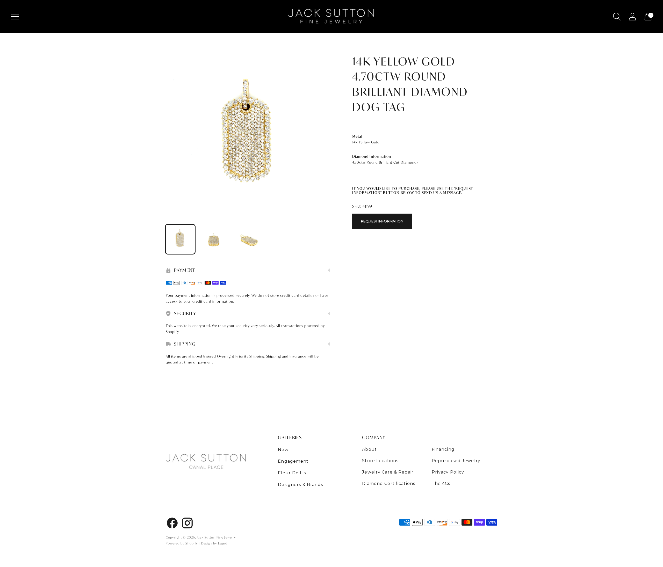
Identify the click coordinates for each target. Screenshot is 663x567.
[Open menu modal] (15, 16)
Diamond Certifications (388, 483)
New (283, 449)
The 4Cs (441, 483)
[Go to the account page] (632, 16)
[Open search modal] (617, 16)
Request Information (382, 221)
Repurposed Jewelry (456, 460)
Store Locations (380, 460)
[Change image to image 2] (214, 239)
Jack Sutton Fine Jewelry (216, 537)
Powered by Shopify (182, 543)
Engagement (293, 461)
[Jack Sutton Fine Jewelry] (331, 16)
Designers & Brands (300, 484)
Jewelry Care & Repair (388, 472)
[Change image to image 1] (180, 239)
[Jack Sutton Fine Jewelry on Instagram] (187, 524)
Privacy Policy (448, 472)
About (369, 449)
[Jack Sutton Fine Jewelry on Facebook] (172, 524)
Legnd (223, 543)
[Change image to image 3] (248, 239)
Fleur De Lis (292, 472)
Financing (443, 449)
